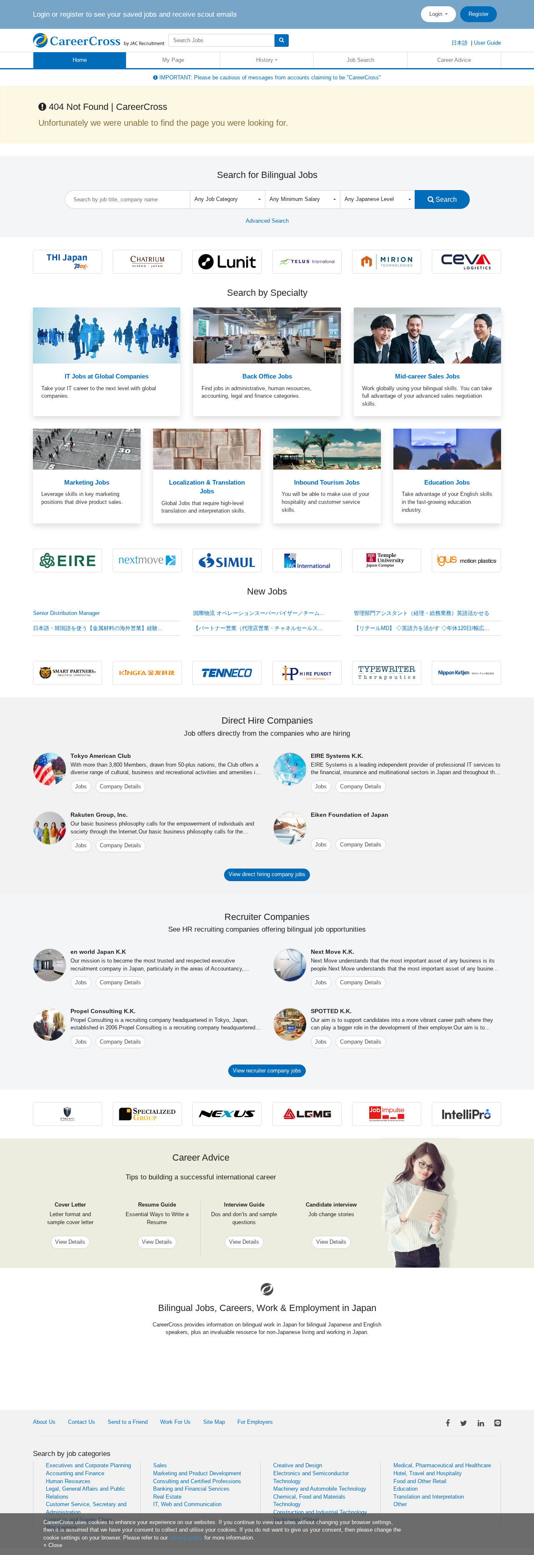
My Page (173, 60)
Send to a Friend (128, 1422)
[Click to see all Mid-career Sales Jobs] (427, 335)
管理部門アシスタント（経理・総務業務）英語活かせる (421, 613)
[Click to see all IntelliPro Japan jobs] (466, 1113)
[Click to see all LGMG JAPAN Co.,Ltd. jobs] (307, 1113)
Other (400, 1504)
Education (405, 1489)
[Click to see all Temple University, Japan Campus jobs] (386, 560)
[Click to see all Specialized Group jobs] (147, 1113)
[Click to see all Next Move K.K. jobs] (147, 560)
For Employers (255, 1422)
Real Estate (167, 1497)
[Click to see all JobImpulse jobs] (386, 1113)
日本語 (459, 43)
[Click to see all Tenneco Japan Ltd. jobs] (226, 672)
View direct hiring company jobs (267, 874)
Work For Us (175, 1422)
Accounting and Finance (75, 1473)
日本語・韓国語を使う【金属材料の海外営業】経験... (98, 628)
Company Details (120, 786)
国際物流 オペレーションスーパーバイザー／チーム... (259, 613)
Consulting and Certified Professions (197, 1481)
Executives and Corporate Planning (88, 1465)
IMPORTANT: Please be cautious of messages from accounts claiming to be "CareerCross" (269, 77)
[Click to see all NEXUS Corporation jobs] (226, 1113)
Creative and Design (297, 1465)
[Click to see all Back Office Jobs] (266, 335)
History (264, 60)
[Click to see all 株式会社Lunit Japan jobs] (226, 261)
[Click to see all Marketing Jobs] (87, 449)
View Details (70, 1242)
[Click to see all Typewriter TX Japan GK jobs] (386, 672)
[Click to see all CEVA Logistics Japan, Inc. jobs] (466, 261)
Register (479, 14)
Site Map (214, 1422)
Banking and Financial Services (191, 1489)
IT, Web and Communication (187, 1504)
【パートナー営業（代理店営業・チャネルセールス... (258, 628)
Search (445, 199)
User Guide (487, 43)
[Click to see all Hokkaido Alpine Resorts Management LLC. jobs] (147, 261)
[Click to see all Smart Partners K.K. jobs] (67, 672)
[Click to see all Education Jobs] (447, 449)
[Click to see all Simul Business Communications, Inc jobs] (226, 560)
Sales (160, 1465)
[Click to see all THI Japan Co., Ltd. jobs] (67, 261)
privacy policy (186, 1538)
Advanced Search (267, 221)
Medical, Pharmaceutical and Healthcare (442, 1465)
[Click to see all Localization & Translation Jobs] (207, 449)
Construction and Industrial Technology (320, 1512)
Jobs (81, 786)
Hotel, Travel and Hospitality (427, 1473)
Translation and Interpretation (428, 1497)
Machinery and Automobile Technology (319, 1489)
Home (80, 60)
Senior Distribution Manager (66, 613)
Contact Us (81, 1422)
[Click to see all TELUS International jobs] (307, 261)
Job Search (360, 60)
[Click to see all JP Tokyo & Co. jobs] (67, 1113)
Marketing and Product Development (197, 1473)
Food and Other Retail (419, 1481)
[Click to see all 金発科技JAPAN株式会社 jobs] (147, 672)
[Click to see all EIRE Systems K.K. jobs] (67, 560)
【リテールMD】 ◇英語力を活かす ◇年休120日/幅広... (421, 628)
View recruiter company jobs (267, 1070)
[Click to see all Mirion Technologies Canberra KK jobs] (386, 261)
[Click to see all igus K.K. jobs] (466, 560)
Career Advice (454, 60)
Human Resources (68, 1481)
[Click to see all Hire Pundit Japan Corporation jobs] (307, 672)
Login (436, 14)
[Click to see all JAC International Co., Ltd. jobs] (307, 560)
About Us (44, 1422)
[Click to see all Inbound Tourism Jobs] (327, 449)
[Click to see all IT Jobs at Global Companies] (106, 335)
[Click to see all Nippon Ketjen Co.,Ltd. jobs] (466, 672)
